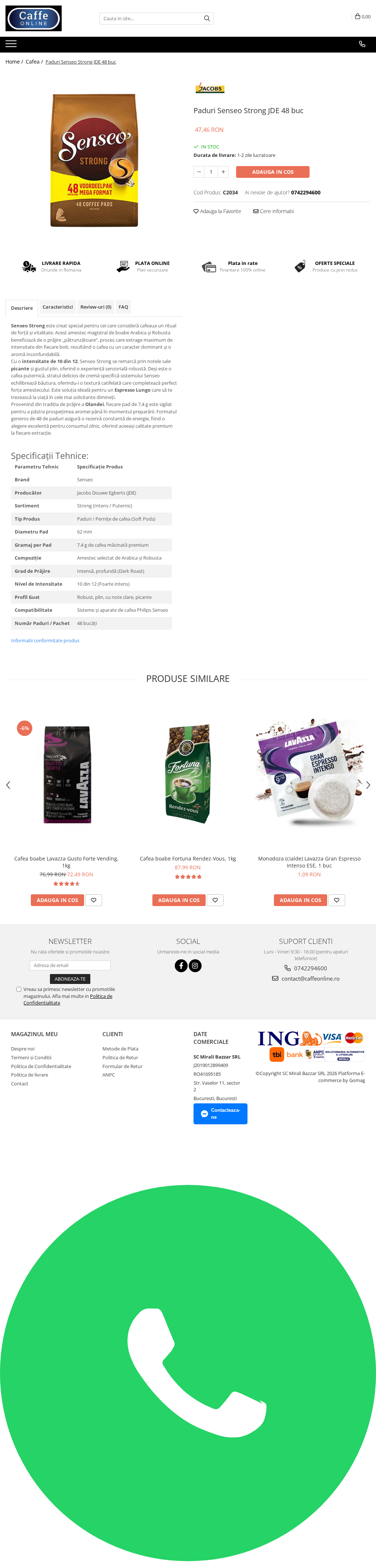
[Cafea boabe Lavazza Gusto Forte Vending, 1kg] (66, 774)
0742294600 (310, 968)
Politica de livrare (29, 1074)
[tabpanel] (94, 159)
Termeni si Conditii (31, 1057)
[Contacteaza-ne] (362, 44)
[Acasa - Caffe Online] (42, 18)
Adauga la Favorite (220, 211)
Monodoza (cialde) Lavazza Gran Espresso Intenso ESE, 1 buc (309, 862)
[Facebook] (181, 965)
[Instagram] (195, 965)
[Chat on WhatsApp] (188, 1559)
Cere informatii (276, 211)
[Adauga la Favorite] (93, 900)
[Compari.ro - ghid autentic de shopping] (27, 1156)
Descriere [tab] (22, 308)
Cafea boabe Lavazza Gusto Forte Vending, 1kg (66, 862)
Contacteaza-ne (225, 1113)
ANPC (108, 1074)
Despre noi (23, 1048)
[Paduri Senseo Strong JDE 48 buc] (94, 159)
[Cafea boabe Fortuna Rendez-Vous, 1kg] (188, 774)
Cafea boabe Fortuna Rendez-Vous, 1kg (188, 858)
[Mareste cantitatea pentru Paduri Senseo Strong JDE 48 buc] (223, 172)
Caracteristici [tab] (58, 306)
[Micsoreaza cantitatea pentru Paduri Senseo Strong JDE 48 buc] (199, 172)
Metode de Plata (120, 1048)
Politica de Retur (120, 1057)
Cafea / (35, 61)
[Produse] (12, 45)
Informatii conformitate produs (45, 640)
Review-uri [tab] (95, 306)
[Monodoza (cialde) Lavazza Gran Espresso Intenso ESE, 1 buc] (309, 774)
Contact (19, 1083)
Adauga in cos (273, 171)
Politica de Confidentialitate (41, 1066)
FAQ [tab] (123, 306)
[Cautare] (207, 18)
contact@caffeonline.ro (310, 978)
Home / (15, 61)
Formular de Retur (122, 1066)
